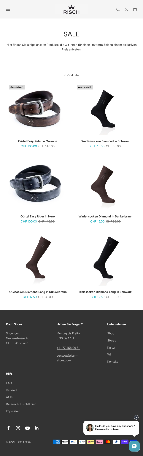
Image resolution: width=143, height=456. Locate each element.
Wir (109, 354)
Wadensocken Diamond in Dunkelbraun (105, 216)
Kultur (111, 347)
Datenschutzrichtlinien (21, 404)
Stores (111, 340)
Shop (110, 333)
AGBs (9, 397)
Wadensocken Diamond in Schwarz (105, 141)
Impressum (13, 411)
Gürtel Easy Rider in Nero (37, 216)
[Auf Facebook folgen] (8, 428)
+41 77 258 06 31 (68, 348)
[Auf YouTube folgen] (27, 428)
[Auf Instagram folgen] (17, 428)
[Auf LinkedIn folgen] (36, 428)
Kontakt (112, 361)
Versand (11, 390)
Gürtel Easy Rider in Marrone (37, 141)
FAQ (9, 383)
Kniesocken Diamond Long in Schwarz (105, 292)
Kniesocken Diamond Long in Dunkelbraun (38, 292)
